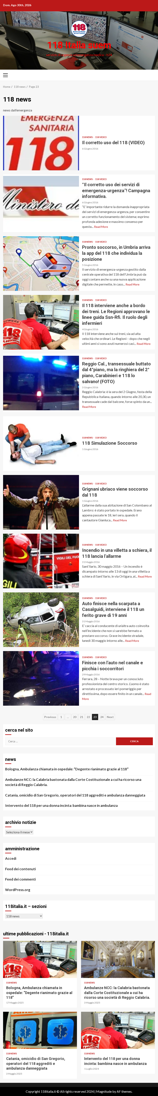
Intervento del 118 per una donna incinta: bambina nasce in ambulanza (61, 805)
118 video (101, 137)
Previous (50, 717)
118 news (87, 137)
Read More (101, 226)
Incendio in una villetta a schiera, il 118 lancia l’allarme (41, 561)
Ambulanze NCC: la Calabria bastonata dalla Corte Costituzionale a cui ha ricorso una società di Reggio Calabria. (73, 782)
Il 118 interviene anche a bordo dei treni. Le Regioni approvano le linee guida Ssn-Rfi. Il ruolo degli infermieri (41, 322)
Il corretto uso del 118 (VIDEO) (41, 143)
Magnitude (104, 1091)
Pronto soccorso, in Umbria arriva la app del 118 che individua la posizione (41, 263)
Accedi (10, 858)
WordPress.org (17, 890)
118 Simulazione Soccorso (41, 443)
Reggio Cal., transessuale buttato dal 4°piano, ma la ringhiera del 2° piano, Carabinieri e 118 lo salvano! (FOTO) (41, 383)
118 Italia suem (79, 45)
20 (74, 717)
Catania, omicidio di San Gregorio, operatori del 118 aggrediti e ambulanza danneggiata (75, 795)
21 (81, 717)
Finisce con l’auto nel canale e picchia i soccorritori (41, 678)
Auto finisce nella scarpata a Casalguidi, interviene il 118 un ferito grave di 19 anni (41, 619)
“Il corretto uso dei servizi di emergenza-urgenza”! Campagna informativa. (41, 203)
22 (88, 717)
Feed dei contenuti (20, 869)
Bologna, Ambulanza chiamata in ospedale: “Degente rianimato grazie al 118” (67, 769)
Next (110, 717)
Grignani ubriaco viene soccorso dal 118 (41, 502)
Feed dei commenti (20, 879)
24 (101, 717)
